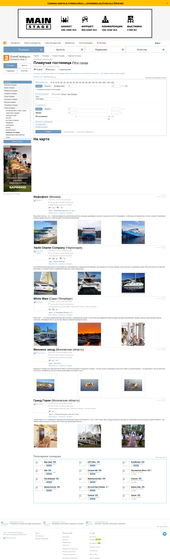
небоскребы (10, 125)
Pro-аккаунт (93, 543)
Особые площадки (9, 108)
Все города (81, 63)
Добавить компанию (41, 538)
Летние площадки (9, 96)
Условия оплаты (95, 547)
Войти (157, 43)
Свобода (91, 495)
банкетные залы (64, 408)
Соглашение (93, 550)
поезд (8, 137)
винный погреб (11, 130)
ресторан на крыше (12, 120)
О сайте (92, 533)
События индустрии (53, 43)
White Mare (41, 298)
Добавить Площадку (17, 141)
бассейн (8, 118)
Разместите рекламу (72, 73)
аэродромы (9, 123)
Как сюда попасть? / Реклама (11, 194)
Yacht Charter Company (49, 247)
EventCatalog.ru (20, 56)
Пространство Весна (138, 470)
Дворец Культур (50, 487)
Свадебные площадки (10, 93)
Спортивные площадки (11, 105)
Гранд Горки (42, 400)
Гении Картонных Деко (101, 522)
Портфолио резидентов (70, 549)
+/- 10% (125, 86)
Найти (48, 132)
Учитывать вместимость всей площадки (48, 89)
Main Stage (48, 462)
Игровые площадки (10, 102)
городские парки (11, 115)
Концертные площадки (10, 90)
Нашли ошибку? (95, 558)
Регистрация (39, 536)
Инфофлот (41, 196)
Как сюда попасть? (161, 457)
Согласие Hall (93, 470)
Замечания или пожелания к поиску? (156, 77)
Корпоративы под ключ (59, 522)
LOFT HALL (92, 462)
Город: (37, 96)
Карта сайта (93, 554)
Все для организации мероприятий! (14, 534)
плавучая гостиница (13, 132)
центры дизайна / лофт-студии (16, 110)
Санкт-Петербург (72, 94)
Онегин (133, 495)
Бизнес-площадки (9, 88)
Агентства (24, 71)
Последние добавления (69, 558)
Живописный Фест (95, 478)
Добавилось (70, 43)
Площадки (10, 65)
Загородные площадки (10, 99)
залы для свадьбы (91, 306)
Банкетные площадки (10, 85)
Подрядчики (10, 71)
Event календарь (86, 43)
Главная (36, 56)
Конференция (59, 86)
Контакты (93, 537)
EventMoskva (136, 462)
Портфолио (15, 43)
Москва (64, 94)
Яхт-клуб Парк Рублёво (96, 487)
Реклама (102, 43)
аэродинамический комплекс (15, 135)
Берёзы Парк (136, 487)
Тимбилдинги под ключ (17, 522)
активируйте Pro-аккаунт (90, 73)
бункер (8, 127)
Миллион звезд (44, 349)
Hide (45, 470)
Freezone (134, 478)
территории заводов (12, 113)
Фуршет (48, 86)
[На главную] (4, 43)
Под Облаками (49, 478)
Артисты (24, 65)
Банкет (39, 86)
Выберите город (17, 59)
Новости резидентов (32, 43)
